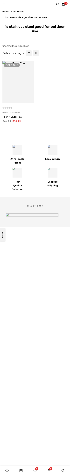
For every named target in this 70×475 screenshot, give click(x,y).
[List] (29, 53)
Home (5, 11)
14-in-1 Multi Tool (12, 116)
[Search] (58, 4)
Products (19, 11)
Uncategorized (11, 112)
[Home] (7, 470)
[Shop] (21, 470)
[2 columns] (36, 53)
